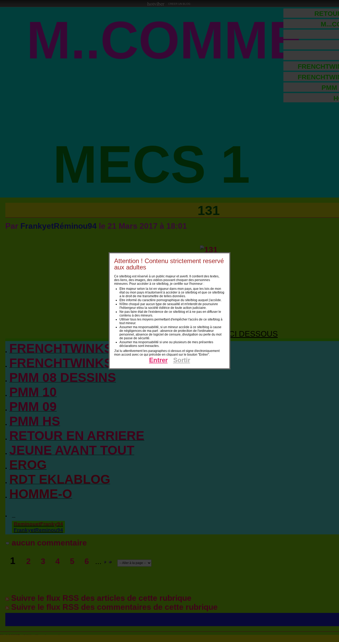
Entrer (158, 360)
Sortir (181, 360)
